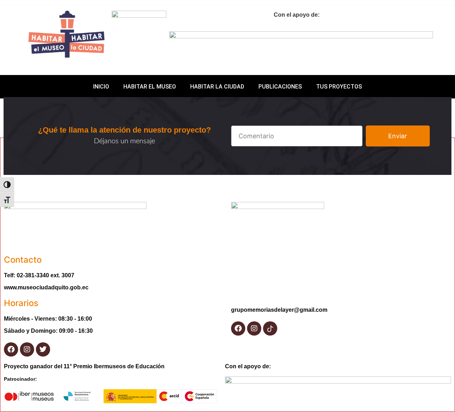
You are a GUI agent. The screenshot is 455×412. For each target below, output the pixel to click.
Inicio (101, 86)
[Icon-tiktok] (270, 328)
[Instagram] (27, 349)
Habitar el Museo (149, 86)
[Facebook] (11, 349)
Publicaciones (280, 86)
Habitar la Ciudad (217, 86)
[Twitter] (43, 349)
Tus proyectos (339, 86)
